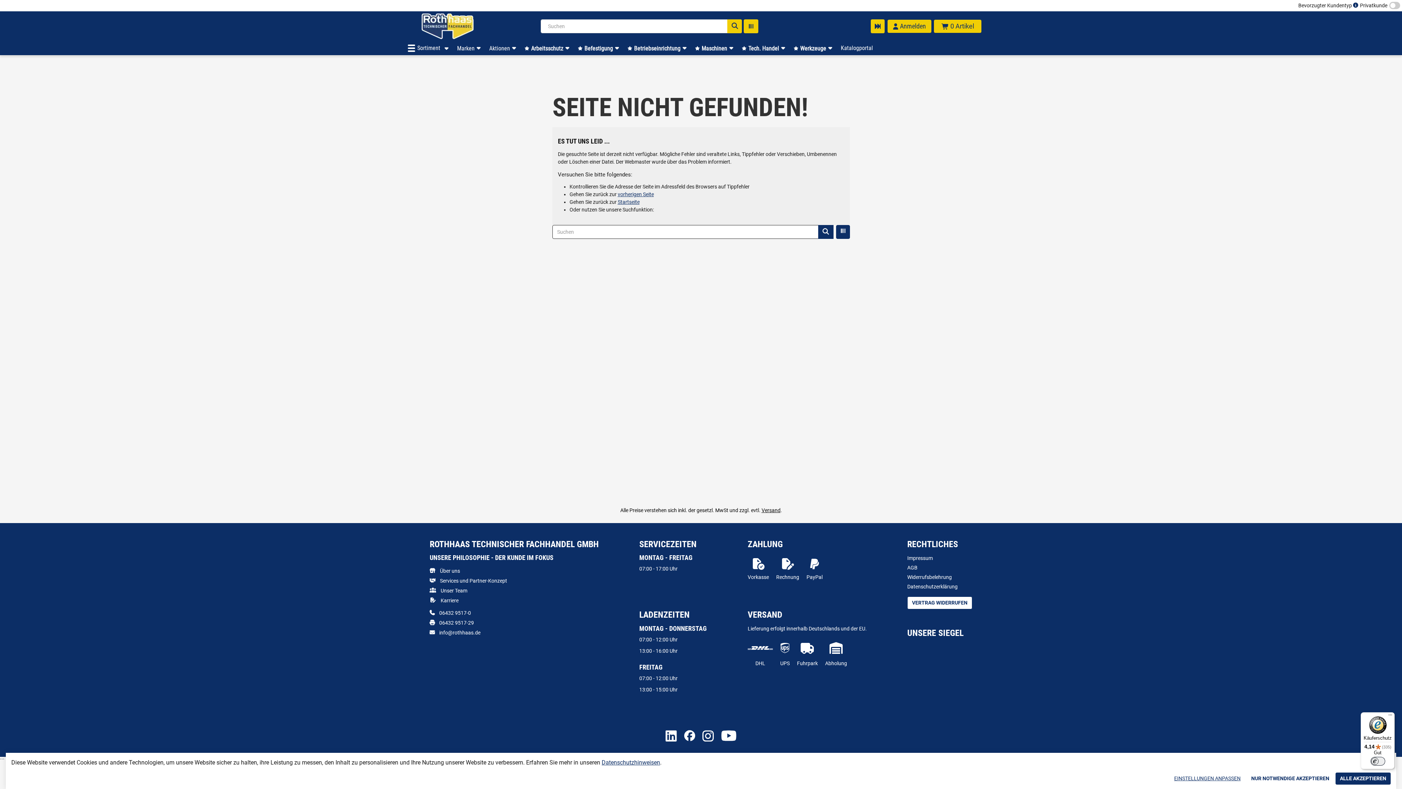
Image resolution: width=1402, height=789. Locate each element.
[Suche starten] (734, 26)
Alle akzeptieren (1363, 778)
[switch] (1378, 761)
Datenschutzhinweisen (631, 762)
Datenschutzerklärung (932, 587)
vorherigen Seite (636, 194)
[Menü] (1390, 716)
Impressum (920, 558)
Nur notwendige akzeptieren (1290, 778)
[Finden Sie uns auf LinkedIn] (671, 736)
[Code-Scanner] (751, 26)
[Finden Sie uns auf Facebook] (689, 736)
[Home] (457, 26)
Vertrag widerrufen (940, 603)
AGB (912, 568)
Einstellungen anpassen (1207, 778)
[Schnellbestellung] (878, 26)
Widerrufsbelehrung (929, 577)
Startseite (629, 202)
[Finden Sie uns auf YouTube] (729, 736)
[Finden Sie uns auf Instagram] (708, 736)
